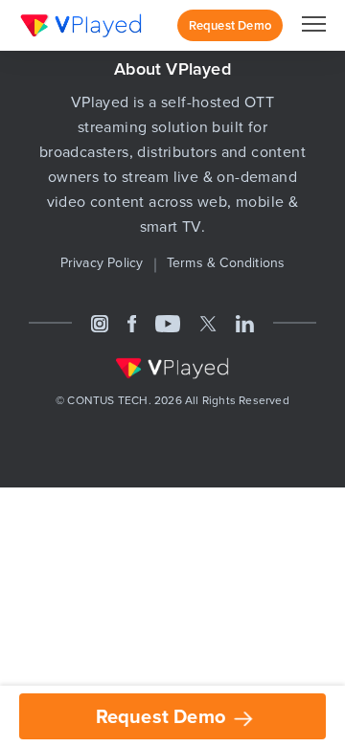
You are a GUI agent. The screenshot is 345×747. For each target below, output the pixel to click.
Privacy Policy (102, 262)
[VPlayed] (81, 25)
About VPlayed (172, 68)
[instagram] (99, 322)
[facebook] (132, 322)
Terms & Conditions (226, 262)
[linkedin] (245, 322)
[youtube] (167, 322)
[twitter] (208, 322)
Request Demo (163, 716)
